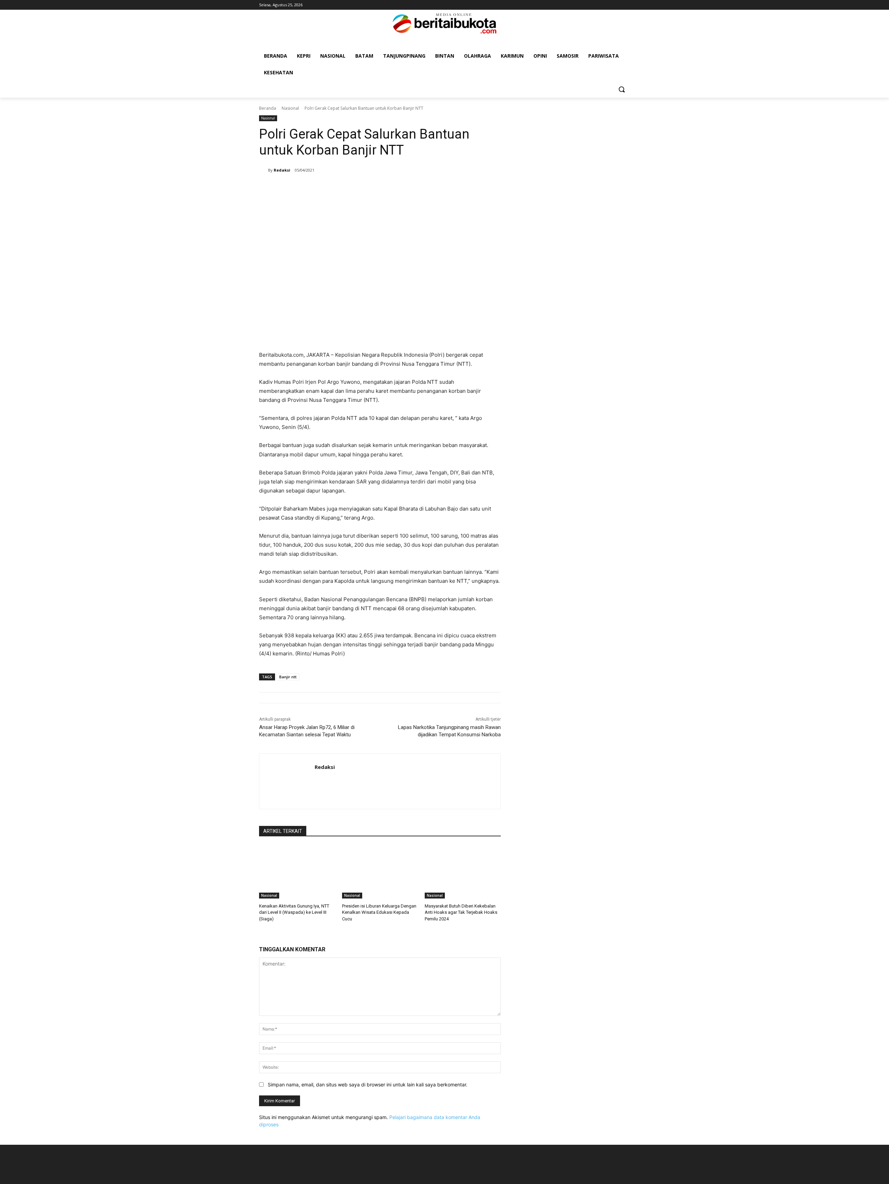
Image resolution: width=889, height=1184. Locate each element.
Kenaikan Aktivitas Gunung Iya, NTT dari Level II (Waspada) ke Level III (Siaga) (294, 912)
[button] (621, 89)
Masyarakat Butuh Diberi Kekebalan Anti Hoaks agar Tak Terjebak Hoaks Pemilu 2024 (461, 912)
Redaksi (282, 170)
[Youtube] (626, 5)
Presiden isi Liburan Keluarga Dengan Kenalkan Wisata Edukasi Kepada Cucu (379, 912)
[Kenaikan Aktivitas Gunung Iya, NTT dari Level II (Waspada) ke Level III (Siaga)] (297, 872)
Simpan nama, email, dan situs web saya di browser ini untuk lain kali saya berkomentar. (367, 1084)
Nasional (290, 108)
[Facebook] (607, 5)
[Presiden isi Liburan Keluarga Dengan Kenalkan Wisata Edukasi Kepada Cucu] (380, 872)
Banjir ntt (288, 676)
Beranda (267, 108)
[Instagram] (616, 5)
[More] (447, 188)
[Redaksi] (263, 170)
